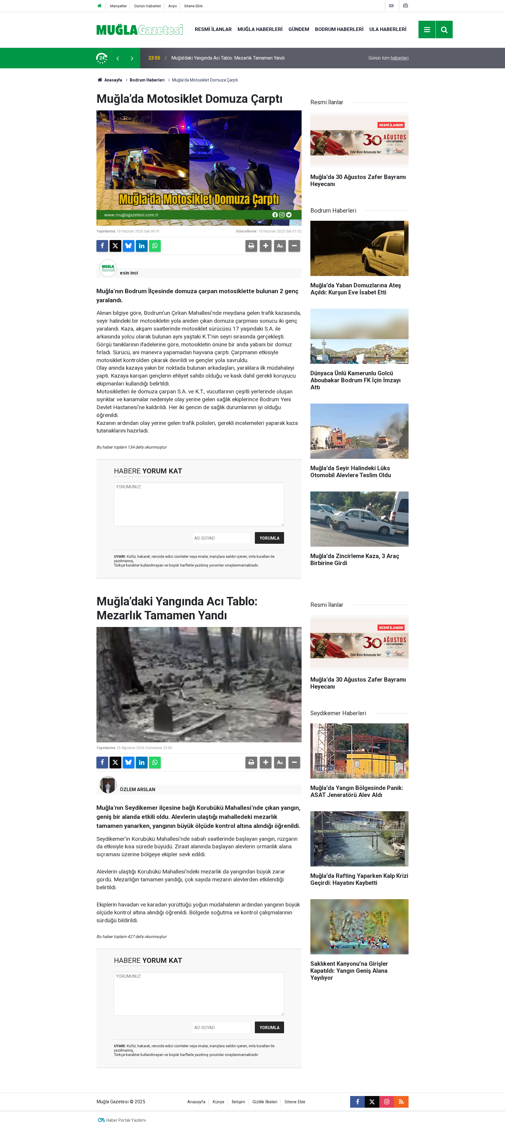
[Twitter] (115, 246)
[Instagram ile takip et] (386, 1102)
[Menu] (427, 29)
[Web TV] (391, 5)
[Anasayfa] (99, 6)
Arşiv (172, 6)
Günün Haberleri (147, 6)
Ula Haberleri (388, 29)
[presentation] (117, 58)
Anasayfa (112, 80)
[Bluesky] (128, 246)
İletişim (238, 1102)
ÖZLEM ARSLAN (137, 789)
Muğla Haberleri (260, 29)
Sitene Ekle (193, 6)
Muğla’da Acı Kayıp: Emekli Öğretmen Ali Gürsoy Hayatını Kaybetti (237, 58)
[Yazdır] (251, 246)
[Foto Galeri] (405, 5)
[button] (265, 246)
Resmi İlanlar (213, 29)
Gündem (298, 29)
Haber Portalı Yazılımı (126, 1120)
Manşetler (118, 6)
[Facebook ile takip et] (357, 1102)
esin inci (129, 273)
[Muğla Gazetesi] (139, 29)
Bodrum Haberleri (339, 29)
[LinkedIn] (142, 246)
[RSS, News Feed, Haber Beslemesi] (401, 1102)
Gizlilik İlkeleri (264, 1102)
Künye (218, 1102)
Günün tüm (389, 58)
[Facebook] (102, 246)
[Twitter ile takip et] (372, 1102)
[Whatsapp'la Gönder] (155, 246)
